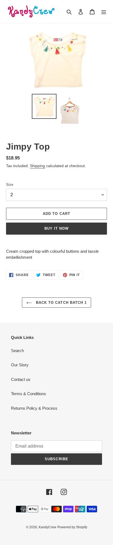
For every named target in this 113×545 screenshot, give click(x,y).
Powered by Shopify (72, 527)
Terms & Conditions (28, 393)
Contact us (20, 379)
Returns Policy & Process (34, 408)
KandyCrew (47, 527)
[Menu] (103, 12)
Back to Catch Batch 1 (61, 302)
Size (9, 184)
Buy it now (56, 228)
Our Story (20, 365)
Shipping (37, 166)
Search (17, 350)
